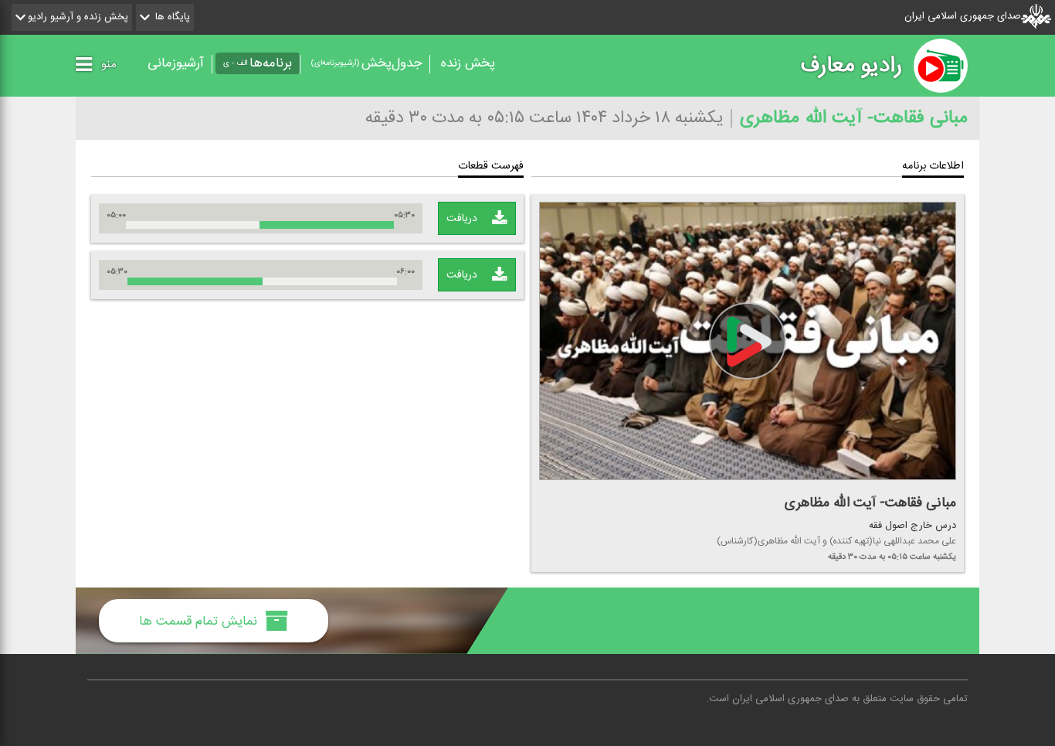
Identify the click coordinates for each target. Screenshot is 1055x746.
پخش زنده (468, 63)
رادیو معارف (851, 65)
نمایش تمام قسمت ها (200, 621)
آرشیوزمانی (176, 63)
